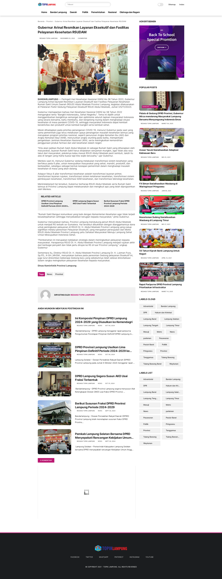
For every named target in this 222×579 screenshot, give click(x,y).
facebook (75, 557)
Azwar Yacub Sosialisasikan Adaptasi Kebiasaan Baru (158, 151)
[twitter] (166, 12)
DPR (145, 312)
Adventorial (148, 306)
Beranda (41, 21)
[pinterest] (174, 12)
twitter (89, 557)
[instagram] (178, 12)
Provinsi (49, 21)
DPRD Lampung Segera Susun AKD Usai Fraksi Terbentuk (86, 202)
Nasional (112, 12)
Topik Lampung (110, 567)
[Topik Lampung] (47, 6)
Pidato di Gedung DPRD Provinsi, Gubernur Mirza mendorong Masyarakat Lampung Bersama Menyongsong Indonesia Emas (161, 116)
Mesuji (146, 332)
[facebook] (162, 12)
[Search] (108, 4)
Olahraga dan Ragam (130, 12)
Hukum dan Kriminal (163, 312)
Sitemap (172, 4)
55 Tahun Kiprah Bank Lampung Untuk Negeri (159, 252)
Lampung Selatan (171, 319)
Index (181, 4)
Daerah (73, 12)
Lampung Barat (149, 319)
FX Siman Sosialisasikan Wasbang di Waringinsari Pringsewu (158, 185)
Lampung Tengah (150, 325)
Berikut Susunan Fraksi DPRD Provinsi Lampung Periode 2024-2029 (117, 203)
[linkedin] (60, 281)
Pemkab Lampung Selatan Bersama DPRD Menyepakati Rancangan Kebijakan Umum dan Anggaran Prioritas (103, 435)
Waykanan (147, 244)
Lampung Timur (172, 325)
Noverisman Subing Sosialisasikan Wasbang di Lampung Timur (157, 218)
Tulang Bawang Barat (152, 364)
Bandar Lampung (58, 12)
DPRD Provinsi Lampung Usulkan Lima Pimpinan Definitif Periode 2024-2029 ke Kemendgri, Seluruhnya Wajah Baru (55, 203)
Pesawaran (164, 338)
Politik (85, 12)
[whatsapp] (170, 12)
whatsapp (103, 557)
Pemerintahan (98, 12)
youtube (150, 557)
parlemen (147, 338)
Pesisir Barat (148, 344)
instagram (134, 557)
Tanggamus (148, 357)
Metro (159, 332)
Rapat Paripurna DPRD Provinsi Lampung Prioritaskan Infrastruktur (160, 286)
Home (44, 12)
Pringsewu (147, 351)
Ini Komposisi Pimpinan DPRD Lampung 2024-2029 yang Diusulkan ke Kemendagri (103, 320)
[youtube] (183, 12)
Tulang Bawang (167, 357)
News (49, 274)
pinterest (118, 557)
